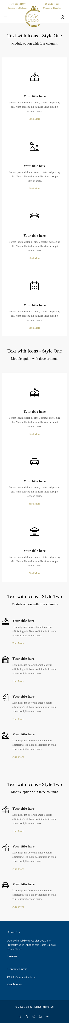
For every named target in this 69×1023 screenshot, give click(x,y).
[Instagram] (34, 1016)
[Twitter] (28, 1016)
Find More (34, 118)
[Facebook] (21, 1016)
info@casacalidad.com (23, 977)
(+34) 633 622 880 (17, 4)
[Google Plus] (48, 1016)
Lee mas (12, 956)
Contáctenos (14, 984)
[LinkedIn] (41, 1016)
